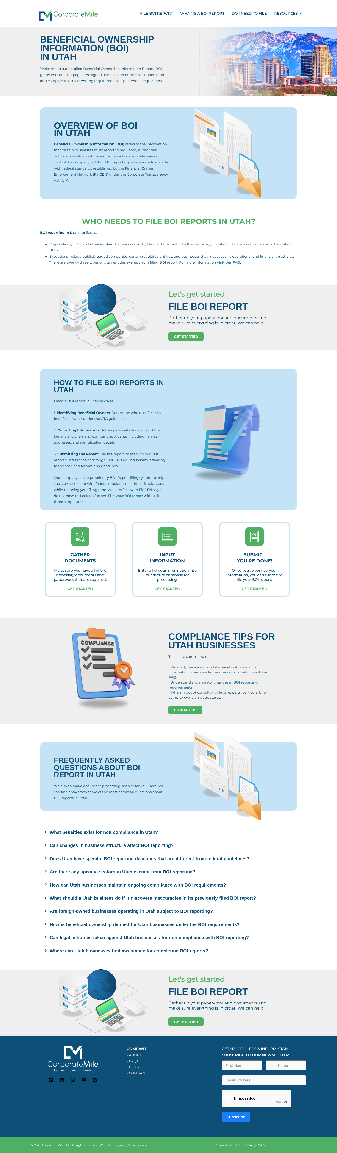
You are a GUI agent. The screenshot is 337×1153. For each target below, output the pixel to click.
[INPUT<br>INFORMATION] (167, 536)
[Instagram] (73, 1081)
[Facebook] (62, 1081)
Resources (286, 13)
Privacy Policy (255, 1145)
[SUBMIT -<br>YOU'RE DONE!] (254, 536)
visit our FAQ (228, 262)
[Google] (95, 1081)
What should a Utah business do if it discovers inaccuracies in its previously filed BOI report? (153, 898)
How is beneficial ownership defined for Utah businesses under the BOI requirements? (145, 924)
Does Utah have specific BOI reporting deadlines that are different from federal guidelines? (149, 858)
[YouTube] (84, 1081)
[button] (300, 13)
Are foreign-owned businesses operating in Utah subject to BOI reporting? (131, 911)
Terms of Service (227, 1145)
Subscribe (236, 1117)
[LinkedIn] (51, 1081)
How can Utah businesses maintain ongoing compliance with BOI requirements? (138, 885)
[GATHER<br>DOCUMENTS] (80, 536)
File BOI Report (156, 13)
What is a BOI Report (202, 13)
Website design (111, 1145)
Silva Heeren (137, 1145)
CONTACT (137, 1073)
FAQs (133, 1061)
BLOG (134, 1067)
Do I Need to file (249, 13)
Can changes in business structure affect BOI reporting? (112, 845)
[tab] (168, 832)
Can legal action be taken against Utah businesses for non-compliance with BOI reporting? (149, 937)
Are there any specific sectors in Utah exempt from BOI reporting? (122, 871)
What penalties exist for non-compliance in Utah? (104, 832)
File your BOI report (125, 496)
